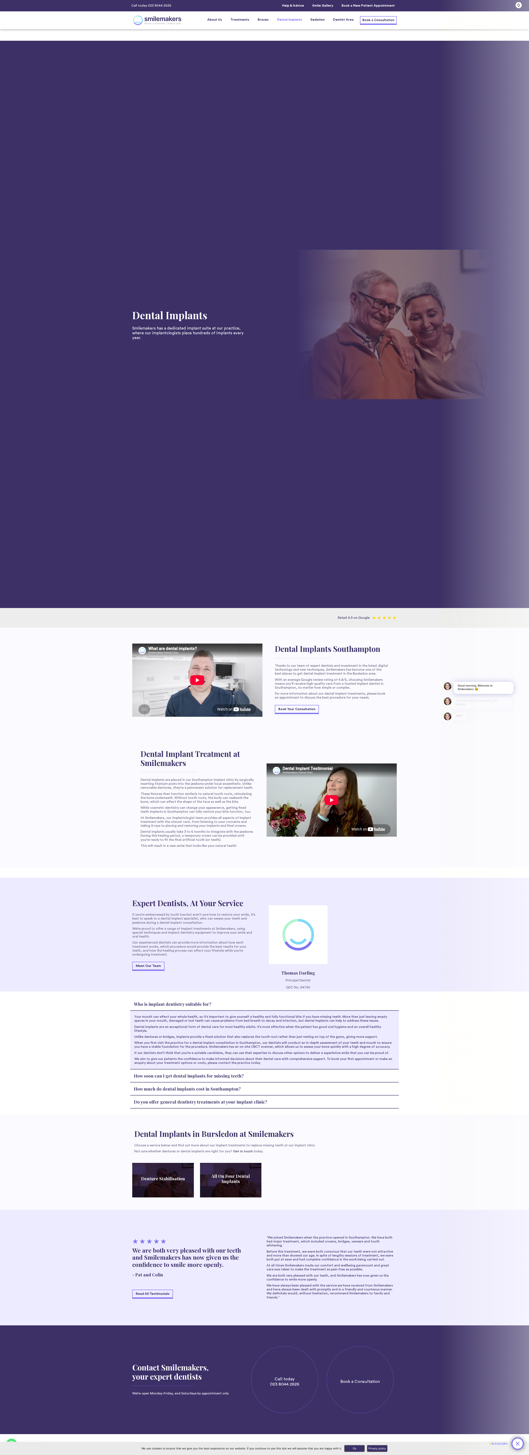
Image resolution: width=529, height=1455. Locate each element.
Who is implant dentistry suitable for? (172, 1004)
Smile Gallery (322, 5)
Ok (354, 1448)
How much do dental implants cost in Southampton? (187, 1089)
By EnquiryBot (500, 1443)
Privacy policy (377, 1448)
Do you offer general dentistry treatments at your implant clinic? (200, 1102)
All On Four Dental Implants (230, 1178)
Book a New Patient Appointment (368, 5)
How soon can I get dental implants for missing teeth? (189, 1076)
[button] (214, 19)
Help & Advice (293, 5)
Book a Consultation (360, 1381)
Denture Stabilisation (163, 1178)
